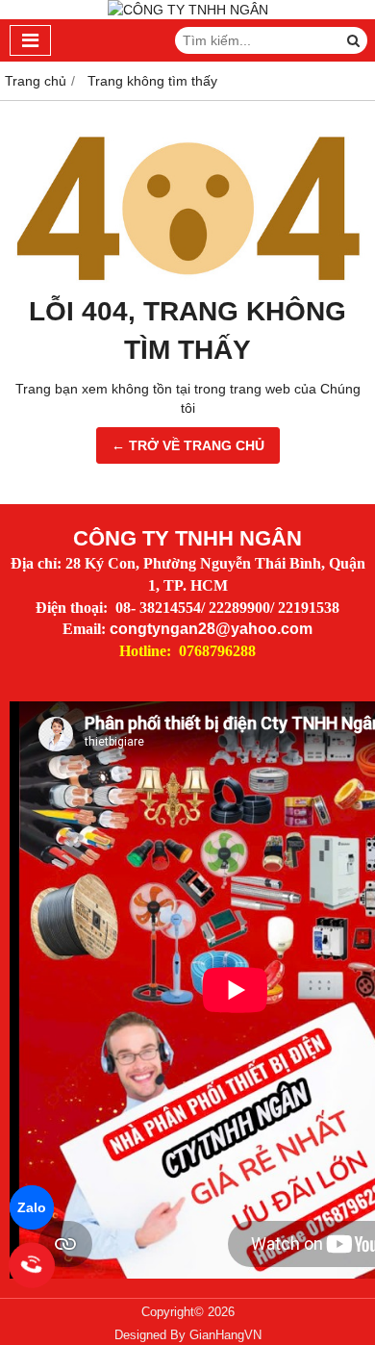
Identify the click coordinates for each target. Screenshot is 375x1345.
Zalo (31, 1207)
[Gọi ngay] (32, 1264)
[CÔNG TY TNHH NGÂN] (188, 9)
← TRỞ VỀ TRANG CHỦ (188, 445)
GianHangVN (225, 1335)
